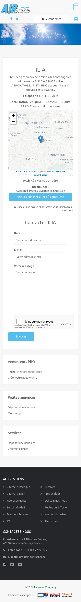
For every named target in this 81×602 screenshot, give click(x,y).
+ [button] (13, 115)
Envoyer (21, 336)
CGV (9, 521)
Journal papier (15, 493)
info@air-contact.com (32, 556)
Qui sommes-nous (55, 500)
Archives (49, 486)
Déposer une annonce (21, 407)
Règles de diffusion (56, 507)
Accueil (22, 37)
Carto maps (30, 171)
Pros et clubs (52, 493)
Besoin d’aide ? (15, 507)
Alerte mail (51, 521)
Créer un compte (18, 448)
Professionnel (43, 37)
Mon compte (15, 413)
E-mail (18, 249)
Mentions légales (17, 514)
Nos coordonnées (55, 514)
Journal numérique (18, 486)
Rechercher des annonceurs (25, 371)
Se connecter (52, 19)
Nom (17, 233)
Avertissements (16, 500)
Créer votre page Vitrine (22, 377)
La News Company (45, 587)
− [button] (13, 121)
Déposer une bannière (21, 443)
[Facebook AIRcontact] (11, 19)
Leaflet (18, 171)
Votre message (24, 266)
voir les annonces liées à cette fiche (40, 196)
